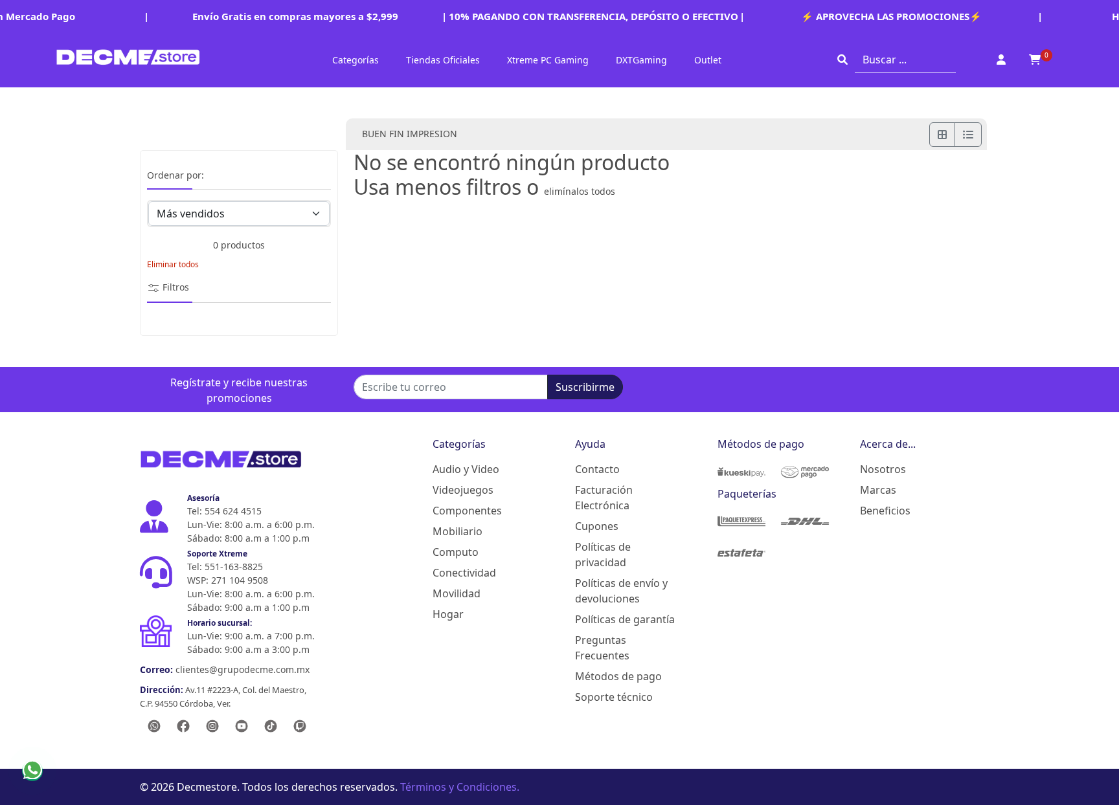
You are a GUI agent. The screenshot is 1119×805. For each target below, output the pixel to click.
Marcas (878, 490)
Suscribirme (585, 387)
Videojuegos (463, 490)
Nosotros (883, 469)
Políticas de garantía (625, 619)
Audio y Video (466, 469)
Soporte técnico (614, 697)
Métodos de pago (618, 676)
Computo (456, 552)
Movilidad (456, 593)
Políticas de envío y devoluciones (621, 591)
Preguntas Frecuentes (602, 648)
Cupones (596, 526)
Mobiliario (457, 531)
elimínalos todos (579, 191)
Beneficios (885, 510)
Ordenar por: (175, 175)
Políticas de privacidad (603, 554)
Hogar (448, 614)
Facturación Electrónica (604, 498)
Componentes (467, 510)
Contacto (597, 469)
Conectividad (464, 573)
